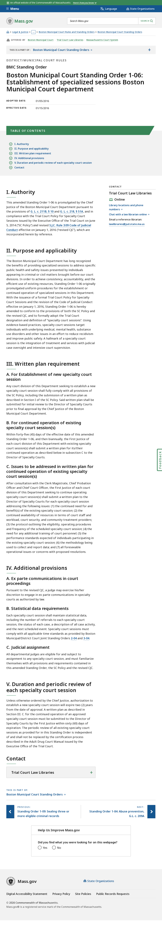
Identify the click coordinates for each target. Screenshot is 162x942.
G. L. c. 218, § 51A (71, 211)
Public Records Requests (112, 894)
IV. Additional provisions (29, 158)
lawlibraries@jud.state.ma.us (127, 224)
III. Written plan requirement (32, 153)
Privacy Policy (61, 894)
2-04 (74, 638)
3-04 (86, 638)
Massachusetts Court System (102, 40)
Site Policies (83, 894)
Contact (19, 167)
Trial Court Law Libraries (70, 40)
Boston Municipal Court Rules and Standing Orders (66, 32)
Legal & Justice (20, 32)
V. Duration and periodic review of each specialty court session (53, 162)
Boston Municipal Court (40, 40)
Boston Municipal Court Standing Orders (120, 32)
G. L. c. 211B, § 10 (42, 211)
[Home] (8, 32)
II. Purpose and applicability (31, 148)
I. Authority (21, 144)
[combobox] (111, 21)
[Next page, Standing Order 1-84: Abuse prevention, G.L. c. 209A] (151, 811)
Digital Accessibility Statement (26, 894)
